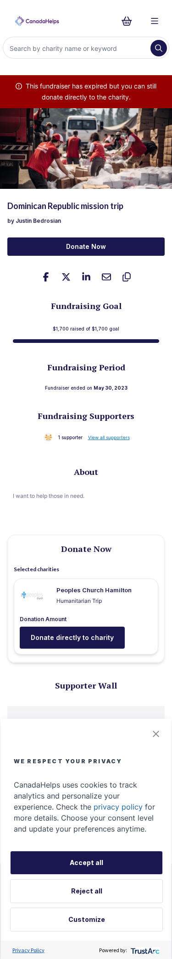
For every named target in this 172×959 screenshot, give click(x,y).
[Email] (106, 276)
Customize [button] (86, 919)
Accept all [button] (86, 862)
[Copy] (126, 276)
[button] (156, 734)
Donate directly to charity (72, 637)
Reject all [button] (86, 891)
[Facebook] (45, 276)
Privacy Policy (28, 950)
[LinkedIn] (86, 276)
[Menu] (154, 21)
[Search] (158, 48)
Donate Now (86, 246)
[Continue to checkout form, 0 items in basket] (129, 21)
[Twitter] (66, 276)
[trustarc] (144, 950)
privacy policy (118, 806)
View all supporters (109, 437)
